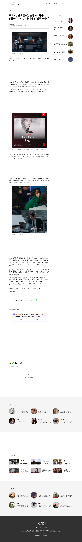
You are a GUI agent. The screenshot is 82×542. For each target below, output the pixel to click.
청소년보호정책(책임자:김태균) (48, 530)
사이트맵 (54, 530)
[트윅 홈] (14, 3)
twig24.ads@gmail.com (43, 532)
